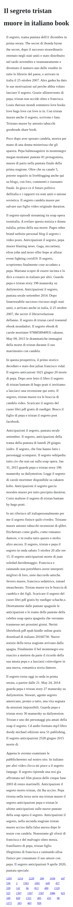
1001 (37, 883)
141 (18, 888)
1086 (52, 893)
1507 (30, 893)
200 (42, 878)
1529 (57, 888)
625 (63, 893)
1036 (52, 878)
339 (8, 888)
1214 (20, 878)
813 (36, 888)
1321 (28, 898)
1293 (9, 878)
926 (39, 903)
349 (8, 898)
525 (8, 893)
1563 (26, 883)
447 (63, 878)
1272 (9, 903)
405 (39, 898)
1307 (19, 893)
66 (27, 888)
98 (58, 898)
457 (58, 883)
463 (29, 903)
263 (19, 903)
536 (8, 883)
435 (49, 898)
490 (46, 888)
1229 (31, 878)
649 (48, 883)
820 (18, 898)
